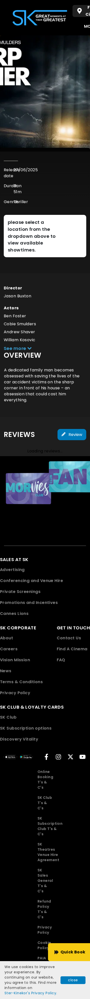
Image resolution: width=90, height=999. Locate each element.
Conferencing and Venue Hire (31, 580)
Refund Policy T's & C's (44, 909)
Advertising (12, 570)
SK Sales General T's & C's (45, 881)
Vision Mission (15, 660)
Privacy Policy (15, 693)
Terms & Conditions (21, 682)
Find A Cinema (72, 649)
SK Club (8, 717)
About (6, 638)
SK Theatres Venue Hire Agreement (48, 852)
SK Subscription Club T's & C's (50, 826)
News (6, 671)
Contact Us (69, 638)
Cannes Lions (14, 613)
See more (15, 348)
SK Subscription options (26, 728)
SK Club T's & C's (45, 803)
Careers (9, 649)
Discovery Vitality (19, 739)
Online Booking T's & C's (45, 779)
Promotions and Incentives (29, 602)
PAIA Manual (45, 961)
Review (75, 434)
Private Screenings (20, 591)
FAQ (61, 660)
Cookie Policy (44, 945)
